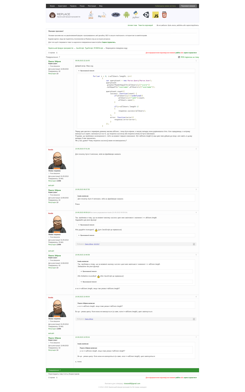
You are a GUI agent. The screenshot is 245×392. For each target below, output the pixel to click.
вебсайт (51, 185)
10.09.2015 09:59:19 (82, 212)
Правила (73, 6)
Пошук (82, 6)
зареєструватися (190, 53)
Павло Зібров (54, 61)
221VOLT (96, 244)
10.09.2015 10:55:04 (82, 337)
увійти (177, 53)
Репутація (52, 74)
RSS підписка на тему (190, 57)
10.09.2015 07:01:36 (82, 149)
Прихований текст (86, 70)
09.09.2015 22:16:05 (82, 61)
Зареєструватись (108, 42)
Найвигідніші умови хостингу (165, 6)
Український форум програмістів (60, 48)
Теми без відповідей (145, 25)
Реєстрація (92, 6)
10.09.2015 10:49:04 (82, 297)
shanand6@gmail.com (132, 383)
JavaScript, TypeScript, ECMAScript (89, 48)
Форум (52, 6)
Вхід (100, 6)
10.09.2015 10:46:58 (82, 255)
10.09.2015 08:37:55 (82, 189)
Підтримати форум (188, 6)
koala (50, 150)
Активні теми (132, 25)
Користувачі (62, 6)
